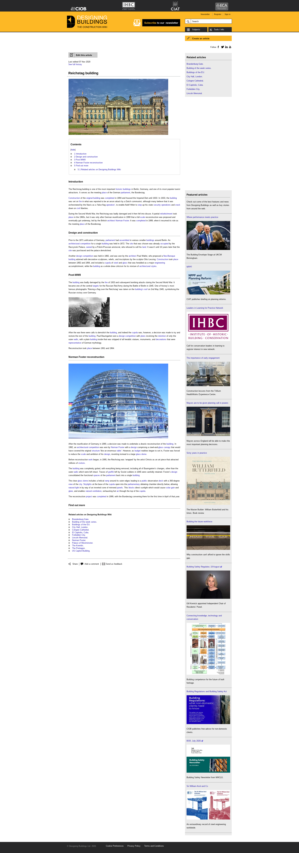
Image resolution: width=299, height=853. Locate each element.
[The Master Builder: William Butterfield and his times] (208, 504)
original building (93, 198)
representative (75, 343)
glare (71, 491)
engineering (160, 263)
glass (125, 263)
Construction (74, 198)
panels (120, 487)
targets (96, 286)
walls (76, 339)
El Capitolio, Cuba (80, 532)
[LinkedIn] (226, 46)
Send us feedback (114, 564)
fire (80, 201)
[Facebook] (218, 46)
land (144, 247)
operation (110, 205)
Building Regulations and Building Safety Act (207, 691)
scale (142, 217)
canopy (167, 447)
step (140, 205)
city (80, 484)
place (104, 192)
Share (75, 564)
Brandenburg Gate (80, 519)
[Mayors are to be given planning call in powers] (208, 435)
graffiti (111, 472)
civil (78, 208)
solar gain (170, 487)
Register (217, 14)
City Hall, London (80, 527)
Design (73, 232)
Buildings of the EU (81, 524)
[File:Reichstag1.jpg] (118, 135)
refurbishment (166, 214)
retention (162, 336)
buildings (150, 240)
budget (138, 451)
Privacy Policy (133, 846)
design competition (84, 256)
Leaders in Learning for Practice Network (205, 308)
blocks (132, 487)
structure (96, 451)
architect (111, 220)
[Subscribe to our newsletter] (156, 26)
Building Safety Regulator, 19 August (203, 567)
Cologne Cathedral (80, 530)
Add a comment (92, 564)
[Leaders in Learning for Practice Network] (208, 340)
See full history (75, 64)
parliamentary (134, 484)
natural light (74, 487)
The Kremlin (77, 545)
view (71, 484)
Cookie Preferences (115, 846)
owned (89, 247)
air (118, 491)
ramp (107, 481)
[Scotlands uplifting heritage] (208, 819)
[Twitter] (222, 46)
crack (177, 205)
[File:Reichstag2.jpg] (118, 438)
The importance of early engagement (203, 358)
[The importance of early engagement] (208, 385)
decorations (161, 339)
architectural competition (80, 243)
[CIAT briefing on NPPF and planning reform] (208, 294)
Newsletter (205, 14)
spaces (96, 475)
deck (161, 481)
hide (73, 150)
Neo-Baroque (169, 256)
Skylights (87, 484)
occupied (164, 243)
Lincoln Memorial (79, 537)
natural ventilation (94, 491)
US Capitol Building (81, 551)
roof (145, 289)
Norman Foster (122, 220)
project (89, 496)
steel (116, 263)
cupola (108, 263)
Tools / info (219, 29)
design (134, 447)
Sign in (227, 14)
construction (90, 232)
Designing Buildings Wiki (99, 514)
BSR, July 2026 (194, 741)
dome (143, 454)
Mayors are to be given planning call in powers (207, 403)
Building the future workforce (199, 521)
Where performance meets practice (202, 217)
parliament (125, 192)
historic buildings (123, 189)
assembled (124, 240)
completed (109, 198)
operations (166, 205)
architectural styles (148, 266)
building (173, 198)
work (90, 459)
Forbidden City (78, 535)
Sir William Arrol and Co (197, 786)
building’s (139, 289)
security (157, 205)
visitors (81, 463)
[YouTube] (230, 46)
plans (143, 336)
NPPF (189, 267)
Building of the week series (84, 522)
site (131, 243)
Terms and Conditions (154, 846)
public (144, 481)
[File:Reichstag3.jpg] (89, 327)
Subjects (196, 29)
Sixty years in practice (197, 453)
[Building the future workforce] (208, 549)
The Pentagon (78, 548)
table (119, 451)
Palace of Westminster (82, 543)
